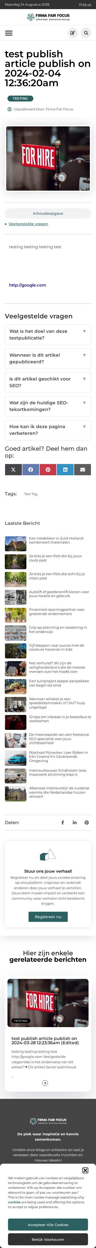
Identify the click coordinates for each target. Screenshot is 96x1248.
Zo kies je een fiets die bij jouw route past (55, 558)
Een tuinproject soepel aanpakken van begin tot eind (59, 683)
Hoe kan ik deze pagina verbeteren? (48, 430)
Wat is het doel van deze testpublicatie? (48, 335)
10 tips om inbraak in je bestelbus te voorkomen (60, 719)
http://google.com (27, 285)
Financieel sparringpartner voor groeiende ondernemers (56, 611)
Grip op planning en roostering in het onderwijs (58, 629)
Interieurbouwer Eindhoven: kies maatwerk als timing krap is (57, 772)
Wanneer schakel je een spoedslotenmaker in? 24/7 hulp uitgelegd (57, 703)
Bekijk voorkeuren (48, 1239)
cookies (14, 1202)
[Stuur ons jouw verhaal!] (48, 855)
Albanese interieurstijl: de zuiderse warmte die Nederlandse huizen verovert (59, 792)
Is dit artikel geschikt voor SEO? (48, 382)
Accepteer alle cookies (48, 1225)
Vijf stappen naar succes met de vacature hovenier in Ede (56, 647)
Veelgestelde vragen (28, 223)
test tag (30, 494)
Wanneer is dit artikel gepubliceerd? (48, 358)
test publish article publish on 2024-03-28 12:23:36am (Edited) (45, 1040)
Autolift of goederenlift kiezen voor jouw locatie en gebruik (59, 594)
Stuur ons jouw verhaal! (48, 871)
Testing (20, 98)
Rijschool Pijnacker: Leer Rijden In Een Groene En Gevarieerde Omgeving (58, 756)
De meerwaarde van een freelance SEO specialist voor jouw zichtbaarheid (59, 738)
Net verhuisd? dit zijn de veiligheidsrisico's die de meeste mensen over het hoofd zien (57, 667)
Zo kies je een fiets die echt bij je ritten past (57, 576)
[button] (85, 1170)
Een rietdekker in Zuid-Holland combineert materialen (56, 540)
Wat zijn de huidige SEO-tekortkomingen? (48, 406)
